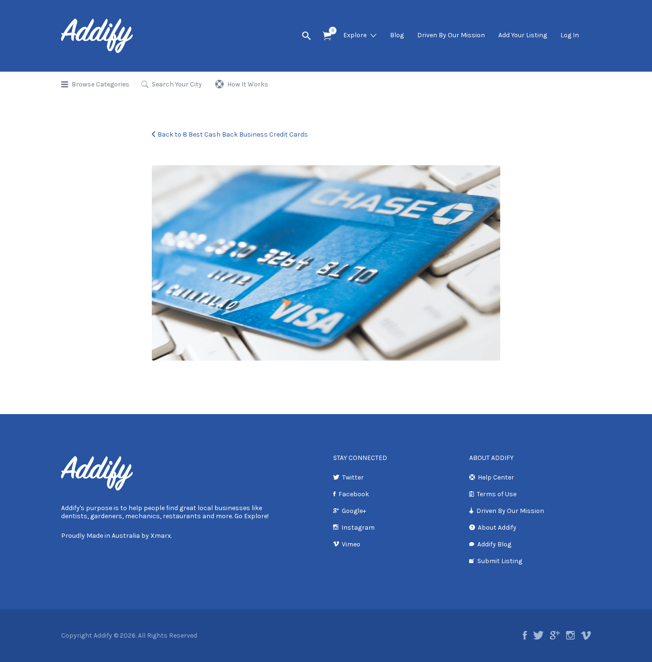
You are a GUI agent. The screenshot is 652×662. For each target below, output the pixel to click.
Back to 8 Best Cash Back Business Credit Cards (233, 134)
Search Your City (177, 84)
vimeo (586, 635)
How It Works (247, 84)
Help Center (496, 477)
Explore (355, 35)
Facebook (353, 494)
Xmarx (160, 536)
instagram (570, 635)
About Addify (497, 527)
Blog (397, 35)
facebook (525, 635)
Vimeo (351, 544)
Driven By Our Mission (451, 35)
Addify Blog (494, 544)
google (555, 635)
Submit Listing (499, 561)
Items (327, 36)
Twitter (353, 477)
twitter (538, 635)
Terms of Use (496, 494)
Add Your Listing (522, 35)
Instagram (358, 527)
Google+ (354, 511)
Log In (569, 35)
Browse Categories (100, 84)
